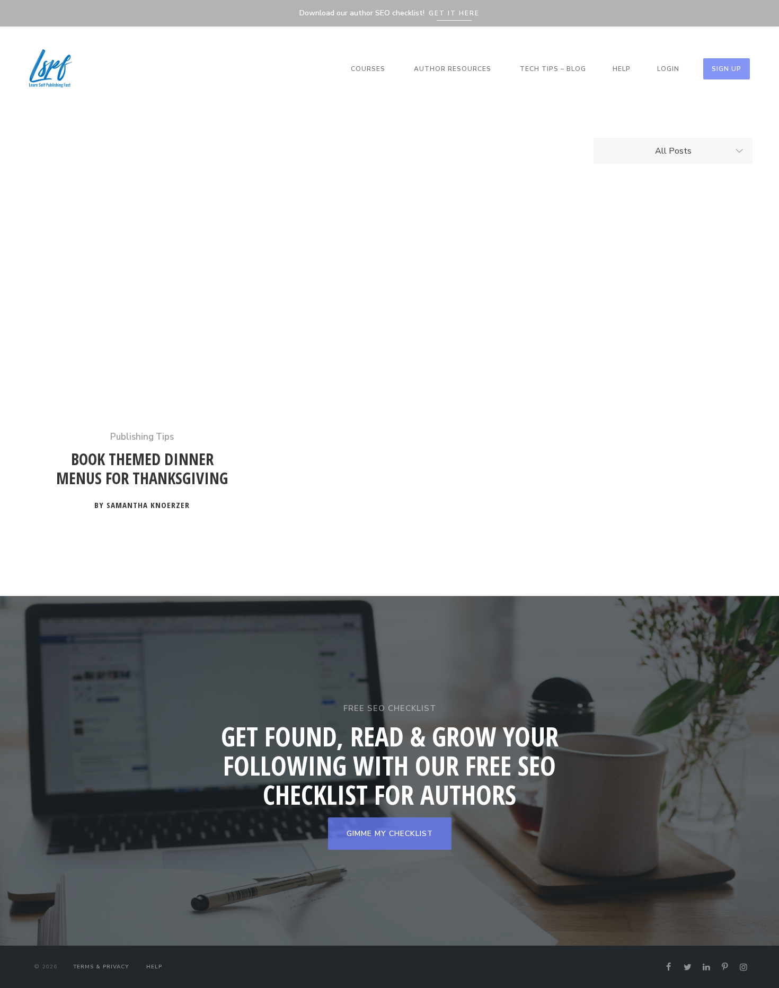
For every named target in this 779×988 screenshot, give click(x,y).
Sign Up (726, 69)
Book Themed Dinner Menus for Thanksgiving (142, 469)
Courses (368, 69)
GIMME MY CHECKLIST (390, 834)
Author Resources (452, 69)
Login (668, 69)
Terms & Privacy (101, 967)
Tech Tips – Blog (553, 69)
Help (622, 69)
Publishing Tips (142, 437)
